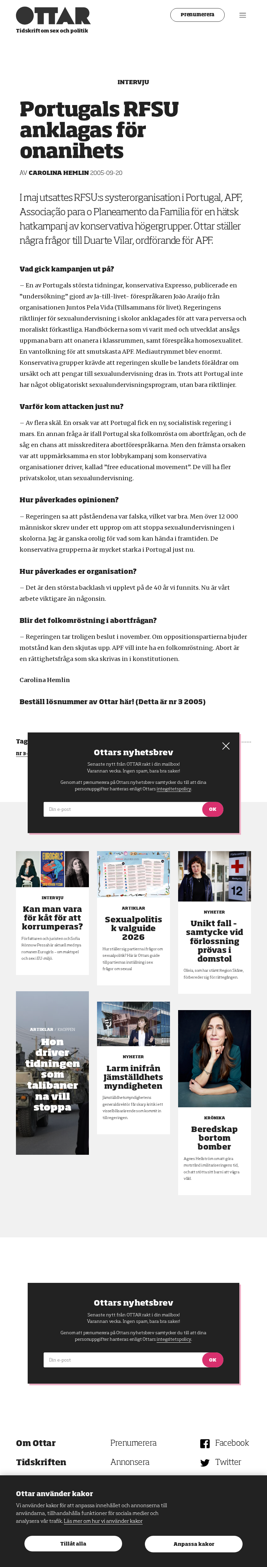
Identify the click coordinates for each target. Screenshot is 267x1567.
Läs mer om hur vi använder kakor (103, 1521)
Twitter (228, 1463)
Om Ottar (35, 1444)
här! (126, 702)
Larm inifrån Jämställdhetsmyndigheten (133, 1077)
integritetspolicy (174, 1339)
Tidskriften (41, 1463)
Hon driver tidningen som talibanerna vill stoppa (52, 1075)
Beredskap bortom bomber (214, 1138)
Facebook (232, 1444)
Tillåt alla (73, 1544)
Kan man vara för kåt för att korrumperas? (52, 918)
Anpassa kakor (194, 1544)
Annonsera (129, 1463)
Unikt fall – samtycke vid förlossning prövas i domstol (214, 941)
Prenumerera (197, 15)
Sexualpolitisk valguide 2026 (133, 929)
